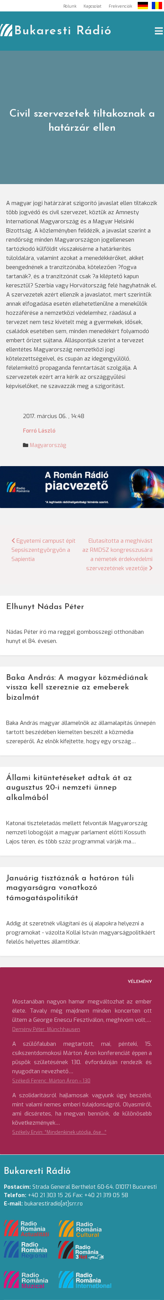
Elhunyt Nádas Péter (45, 607)
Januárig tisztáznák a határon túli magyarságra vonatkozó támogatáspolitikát (70, 888)
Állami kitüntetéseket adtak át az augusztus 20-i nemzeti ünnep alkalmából (69, 788)
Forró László (39, 430)
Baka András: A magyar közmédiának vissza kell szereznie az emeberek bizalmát (77, 688)
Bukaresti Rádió (63, 31)
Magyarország (48, 445)
